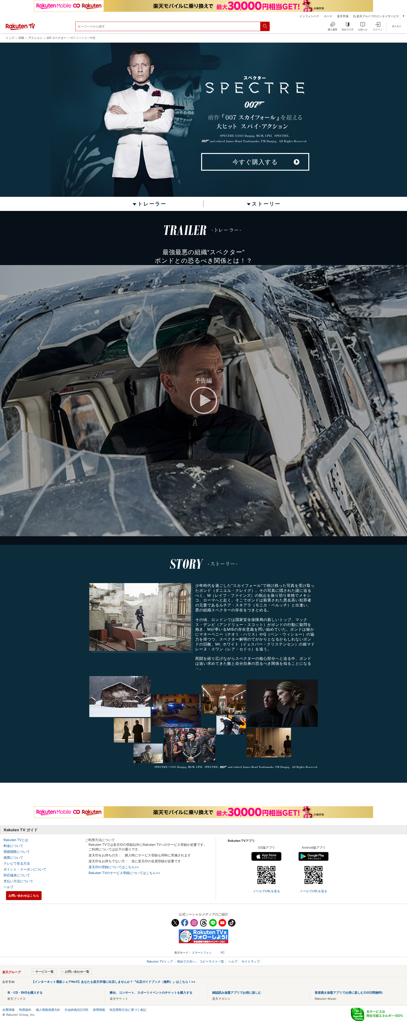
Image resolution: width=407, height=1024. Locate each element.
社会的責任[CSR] (76, 1010)
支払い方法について (18, 881)
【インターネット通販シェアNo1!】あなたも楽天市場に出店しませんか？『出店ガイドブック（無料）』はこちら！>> (113, 982)
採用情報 (99, 1010)
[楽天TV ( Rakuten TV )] (20, 29)
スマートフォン (202, 952)
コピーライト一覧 (211, 961)
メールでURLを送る (266, 891)
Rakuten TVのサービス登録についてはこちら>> (124, 873)
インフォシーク (309, 16)
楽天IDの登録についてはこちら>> (114, 867)
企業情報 (8, 1010)
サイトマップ (250, 961)
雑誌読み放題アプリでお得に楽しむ (236, 992)
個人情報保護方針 (48, 1010)
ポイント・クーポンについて (25, 869)
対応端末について (17, 875)
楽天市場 (342, 16)
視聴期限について (17, 852)
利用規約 (25, 1010)
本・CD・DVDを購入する (25, 992)
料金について (13, 846)
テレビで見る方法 (17, 863)
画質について (13, 857)
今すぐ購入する (255, 161)
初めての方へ (186, 961)
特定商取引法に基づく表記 (128, 1010)
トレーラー (152, 204)
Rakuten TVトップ (160, 961)
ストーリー (266, 204)
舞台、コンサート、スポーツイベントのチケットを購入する (151, 992)
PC (223, 952)
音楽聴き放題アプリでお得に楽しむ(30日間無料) (349, 992)
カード (328, 16)
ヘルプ (8, 887)
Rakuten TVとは (16, 840)
